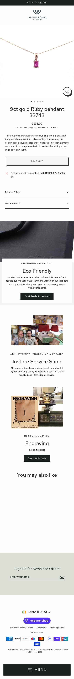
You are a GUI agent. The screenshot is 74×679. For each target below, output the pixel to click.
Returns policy (37, 632)
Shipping (32, 127)
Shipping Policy (57, 628)
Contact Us (42, 628)
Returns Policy (12, 192)
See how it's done (37, 458)
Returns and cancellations (21, 628)
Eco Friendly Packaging (37, 296)
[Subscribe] (61, 577)
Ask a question (12, 203)
